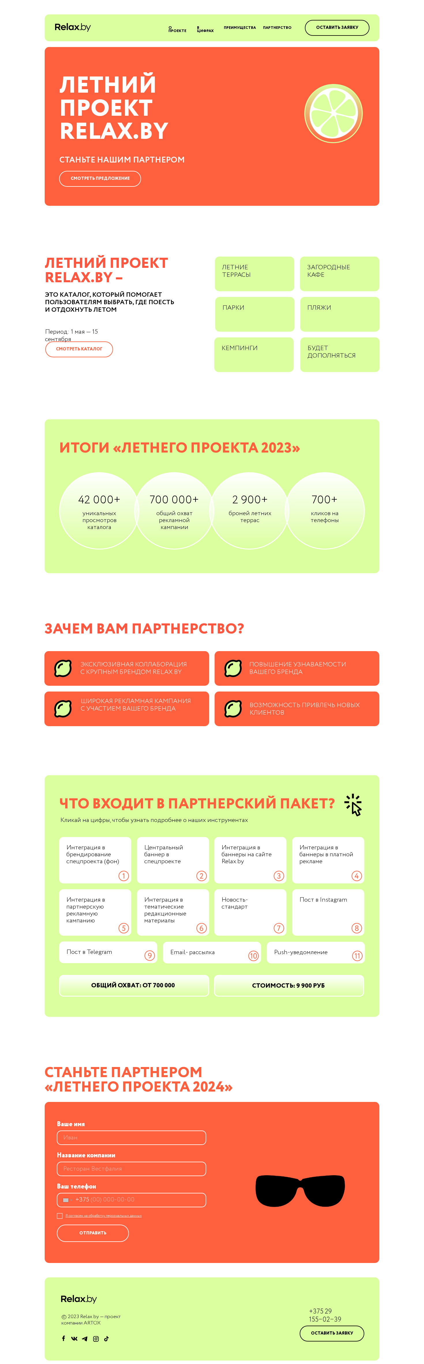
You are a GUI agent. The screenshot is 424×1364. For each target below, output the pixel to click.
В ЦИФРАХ (205, 29)
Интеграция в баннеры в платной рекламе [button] (326, 854)
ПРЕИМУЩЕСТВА (240, 28)
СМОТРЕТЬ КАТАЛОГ (79, 349)
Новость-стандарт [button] (235, 903)
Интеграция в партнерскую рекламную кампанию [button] (85, 910)
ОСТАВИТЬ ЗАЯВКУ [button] (337, 28)
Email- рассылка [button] (192, 952)
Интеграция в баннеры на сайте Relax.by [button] (247, 854)
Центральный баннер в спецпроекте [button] (163, 854)
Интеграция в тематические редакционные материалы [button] (165, 910)
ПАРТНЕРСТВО (277, 28)
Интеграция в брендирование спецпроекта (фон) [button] (92, 854)
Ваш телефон (76, 1186)
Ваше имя (71, 1124)
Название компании (86, 1155)
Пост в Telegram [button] (89, 952)
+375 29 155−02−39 (325, 1315)
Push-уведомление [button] (301, 952)
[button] (250, 912)
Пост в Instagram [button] (323, 900)
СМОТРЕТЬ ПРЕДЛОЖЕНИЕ (100, 178)
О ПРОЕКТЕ (177, 29)
